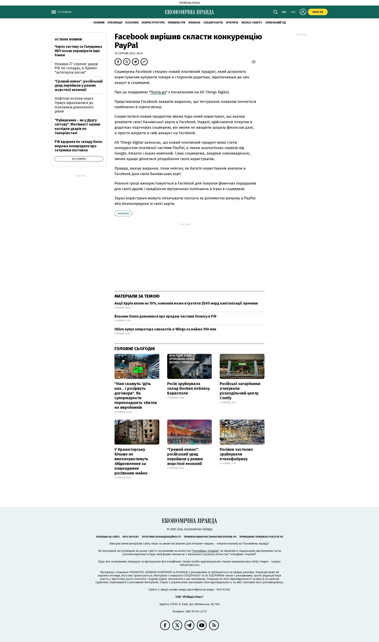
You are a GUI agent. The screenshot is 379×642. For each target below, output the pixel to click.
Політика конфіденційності (161, 536)
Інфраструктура (153, 22)
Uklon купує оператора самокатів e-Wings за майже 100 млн (165, 329)
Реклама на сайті (108, 536)
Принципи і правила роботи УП (261, 536)
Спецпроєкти (213, 22)
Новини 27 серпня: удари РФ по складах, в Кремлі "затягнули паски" (76, 68)
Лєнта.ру (158, 92)
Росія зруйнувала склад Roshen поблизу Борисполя (188, 388)
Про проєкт (131, 536)
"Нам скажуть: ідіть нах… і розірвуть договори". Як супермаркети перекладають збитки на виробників (135, 395)
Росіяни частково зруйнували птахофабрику (236, 454)
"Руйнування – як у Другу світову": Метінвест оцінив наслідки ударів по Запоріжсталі (77, 126)
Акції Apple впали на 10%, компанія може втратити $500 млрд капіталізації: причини (186, 303)
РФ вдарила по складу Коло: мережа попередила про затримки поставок (79, 146)
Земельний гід (275, 22)
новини (98, 22)
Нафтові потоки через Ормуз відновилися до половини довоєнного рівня (74, 104)
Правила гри (176, 22)
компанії (123, 213)
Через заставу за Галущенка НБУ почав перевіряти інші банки (78, 50)
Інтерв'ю (232, 22)
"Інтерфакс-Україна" (205, 551)
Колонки (132, 22)
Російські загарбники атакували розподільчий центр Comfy (240, 390)
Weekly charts (251, 22)
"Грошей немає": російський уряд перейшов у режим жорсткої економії (185, 456)
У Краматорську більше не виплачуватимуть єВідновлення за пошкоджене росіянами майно (131, 461)
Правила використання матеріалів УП (210, 536)
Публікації (115, 22)
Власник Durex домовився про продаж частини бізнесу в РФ (165, 316)
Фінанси (194, 22)
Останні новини (68, 39)
